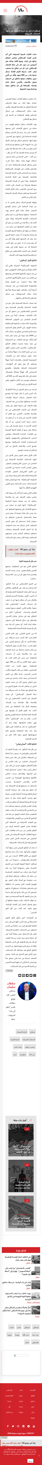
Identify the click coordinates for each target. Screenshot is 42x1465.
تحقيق (33, 1401)
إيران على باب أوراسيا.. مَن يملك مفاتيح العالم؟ (16, 1283)
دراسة (37, 1316)
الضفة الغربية (15, 1039)
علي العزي (26, 1178)
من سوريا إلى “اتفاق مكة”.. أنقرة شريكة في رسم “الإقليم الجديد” (21, 1150)
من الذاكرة (9, 1412)
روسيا (17, 1334)
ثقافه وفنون (9, 1395)
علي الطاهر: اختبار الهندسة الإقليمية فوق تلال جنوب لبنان (18, 1258)
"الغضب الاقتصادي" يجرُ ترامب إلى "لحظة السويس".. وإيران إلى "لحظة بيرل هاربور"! (18, 1271)
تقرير (32, 1406)
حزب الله (32, 1054)
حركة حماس (18, 1046)
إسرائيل (32, 1031)
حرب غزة (35, 1334)
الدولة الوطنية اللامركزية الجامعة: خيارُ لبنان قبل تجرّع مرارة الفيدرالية (22, 1186)
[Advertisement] (21, 1079)
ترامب (11, 1327)
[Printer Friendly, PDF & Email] (9, 971)
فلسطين (35, 1342)
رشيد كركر (26, 1142)
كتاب (32, 1412)
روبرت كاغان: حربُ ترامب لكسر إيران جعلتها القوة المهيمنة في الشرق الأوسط (18, 1296)
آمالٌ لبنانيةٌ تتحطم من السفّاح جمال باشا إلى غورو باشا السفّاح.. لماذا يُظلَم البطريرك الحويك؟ (17, 1310)
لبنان (14, 1054)
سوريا (10, 1334)
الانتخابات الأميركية (29, 1039)
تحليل (28, 1262)
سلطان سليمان (31, 46)
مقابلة (21, 1412)
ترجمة (29, 1302)
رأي (27, 1129)
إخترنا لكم (36, 1302)
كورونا (33, 1417)
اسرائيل (27, 1327)
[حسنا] (39, 1455)
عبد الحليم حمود (24, 1214)
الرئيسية (32, 1389)
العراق (33, 1395)
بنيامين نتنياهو (30, 1046)
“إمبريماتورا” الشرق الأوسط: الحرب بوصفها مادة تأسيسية (21, 1220)
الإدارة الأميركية (22, 1031)
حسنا (30, 1460)
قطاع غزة (23, 1054)
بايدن (19, 1327)
